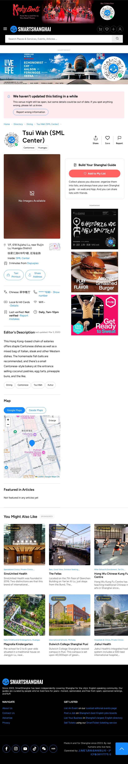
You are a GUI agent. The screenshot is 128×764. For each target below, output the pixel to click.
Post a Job (69, 713)
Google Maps (14, 410)
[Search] (117, 39)
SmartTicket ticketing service (101, 722)
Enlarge (52, 420)
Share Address (37, 275)
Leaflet (40, 476)
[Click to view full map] (54, 246)
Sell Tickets (70, 722)
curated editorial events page (101, 708)
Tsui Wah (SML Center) (48, 124)
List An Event (71, 708)
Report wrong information (30, 112)
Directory (18, 124)
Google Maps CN (52, 476)
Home (7, 124)
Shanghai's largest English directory (104, 717)
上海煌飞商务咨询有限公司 (92, 750)
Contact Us (8, 713)
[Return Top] (122, 748)
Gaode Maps (36, 410)
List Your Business (73, 717)
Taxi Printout (16, 275)
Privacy (6, 722)
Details (14, 305)
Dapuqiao (33, 263)
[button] (96, 140)
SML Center (23, 258)
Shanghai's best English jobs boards (98, 713)
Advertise (7, 717)
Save (107, 143)
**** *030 (44, 292)
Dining (30, 124)
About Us (7, 708)
